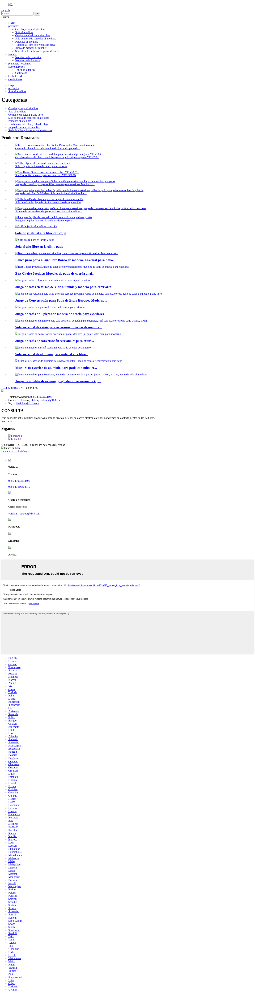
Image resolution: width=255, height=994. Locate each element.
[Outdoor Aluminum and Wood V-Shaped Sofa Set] (53, 280)
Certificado (21, 72)
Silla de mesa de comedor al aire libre (35, 38)
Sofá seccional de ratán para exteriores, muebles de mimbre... (58, 327)
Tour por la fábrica (25, 69)
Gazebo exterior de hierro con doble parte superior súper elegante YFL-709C (57, 157)
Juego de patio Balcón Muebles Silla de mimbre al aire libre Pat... (51, 193)
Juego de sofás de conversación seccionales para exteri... (54, 341)
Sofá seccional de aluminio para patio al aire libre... (51, 354)
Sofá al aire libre (24, 32)
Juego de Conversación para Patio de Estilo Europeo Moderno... (61, 300)
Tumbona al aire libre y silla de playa (35, 44)
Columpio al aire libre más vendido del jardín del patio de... (47, 148)
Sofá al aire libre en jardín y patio (39, 246)
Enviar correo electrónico (15, 451)
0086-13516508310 (19, 486)
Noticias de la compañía (28, 57)
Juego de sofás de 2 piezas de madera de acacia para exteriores (59, 314)
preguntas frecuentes (19, 63)
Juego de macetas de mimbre (31, 47)
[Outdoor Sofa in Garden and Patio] (34, 239)
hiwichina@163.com (27, 403)
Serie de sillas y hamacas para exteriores (37, 51)
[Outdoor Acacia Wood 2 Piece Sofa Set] (50, 307)
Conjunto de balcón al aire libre (32, 35)
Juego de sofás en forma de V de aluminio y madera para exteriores (63, 287)
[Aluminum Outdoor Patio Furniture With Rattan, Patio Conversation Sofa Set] (68, 360)
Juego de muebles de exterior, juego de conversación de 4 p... (58, 381)
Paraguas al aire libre (26, 41)
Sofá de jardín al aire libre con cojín (40, 233)
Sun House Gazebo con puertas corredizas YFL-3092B (45, 175)
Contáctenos (15, 79)
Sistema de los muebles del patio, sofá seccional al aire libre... (48, 211)
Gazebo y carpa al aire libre (30, 29)
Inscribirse (7, 421)
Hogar (11, 22)
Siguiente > (14, 387)
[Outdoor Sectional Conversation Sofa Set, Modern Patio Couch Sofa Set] (68, 333)
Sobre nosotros (16, 66)
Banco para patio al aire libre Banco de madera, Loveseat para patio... (65, 260)
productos (13, 26)
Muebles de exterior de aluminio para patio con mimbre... (56, 368)
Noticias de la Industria (27, 60)
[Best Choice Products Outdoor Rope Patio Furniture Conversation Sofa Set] (72, 266)
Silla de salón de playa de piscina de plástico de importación (48, 202)
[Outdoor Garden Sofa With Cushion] (36, 226)
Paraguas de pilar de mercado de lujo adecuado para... (44, 220)
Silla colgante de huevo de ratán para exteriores (41, 166)
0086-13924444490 (41, 396)
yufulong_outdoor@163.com (45, 400)
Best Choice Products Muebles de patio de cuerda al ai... (55, 273)
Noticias (12, 54)
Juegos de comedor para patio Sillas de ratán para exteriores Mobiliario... (55, 184)
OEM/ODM (15, 76)
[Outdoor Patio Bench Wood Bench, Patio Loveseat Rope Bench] (66, 253)
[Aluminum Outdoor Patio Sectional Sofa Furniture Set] (53, 347)
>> (22, 387)
